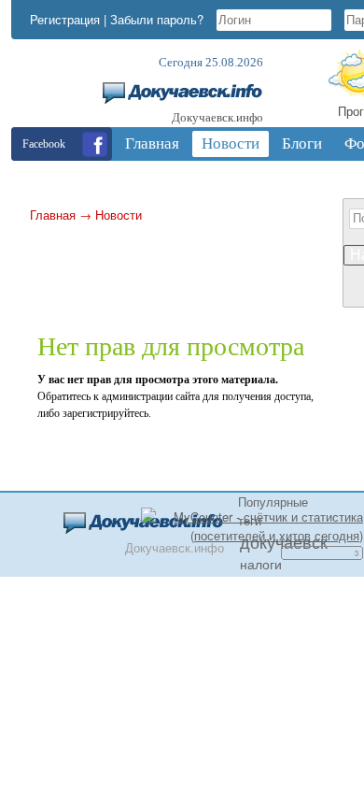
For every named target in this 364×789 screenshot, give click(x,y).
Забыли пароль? (156, 19)
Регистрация (65, 19)
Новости (118, 214)
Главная (53, 214)
